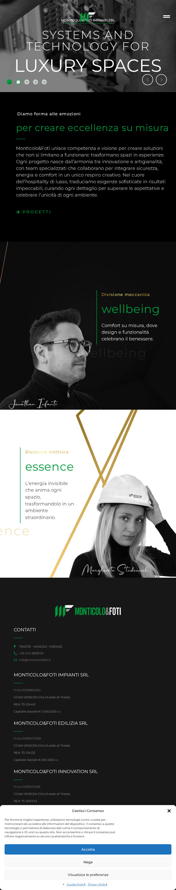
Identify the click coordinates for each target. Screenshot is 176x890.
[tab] (9, 81)
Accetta (88, 849)
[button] (169, 811)
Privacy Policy (97, 884)
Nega (88, 862)
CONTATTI (25, 629)
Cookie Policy (76, 884)
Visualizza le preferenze (88, 875)
